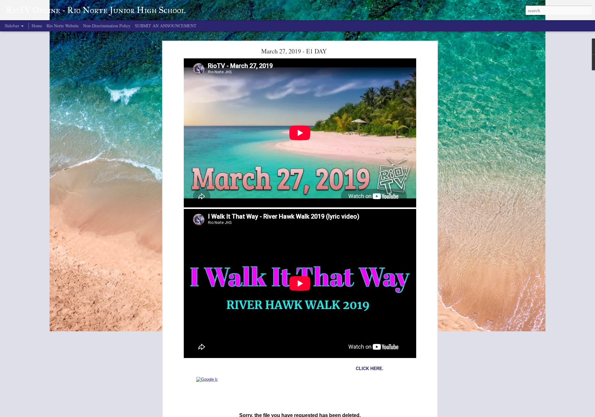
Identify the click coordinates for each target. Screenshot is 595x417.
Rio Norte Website (62, 26)
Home (37, 26)
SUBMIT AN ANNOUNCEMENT (165, 26)
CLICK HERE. (369, 368)
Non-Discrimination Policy (106, 26)
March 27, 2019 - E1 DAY (294, 51)
